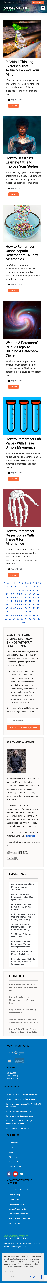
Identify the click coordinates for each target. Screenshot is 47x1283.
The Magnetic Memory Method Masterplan (21, 1099)
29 (6, 594)
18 (34, 586)
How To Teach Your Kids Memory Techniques (21, 953)
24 (22, 590)
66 (10, 608)
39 (10, 597)
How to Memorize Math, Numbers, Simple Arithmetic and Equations (21, 1122)
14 (18, 586)
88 (26, 615)
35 (30, 594)
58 (14, 604)
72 (34, 608)
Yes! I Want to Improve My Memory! (23, 728)
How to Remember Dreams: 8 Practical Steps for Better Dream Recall (23, 987)
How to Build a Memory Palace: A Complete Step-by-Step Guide (22, 897)
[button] (43, 8)
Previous (8, 583)
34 (26, 594)
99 (33, 619)
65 (6, 608)
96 (22, 619)
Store (11, 1152)
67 (14, 608)
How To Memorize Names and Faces (19, 1116)
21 (10, 590)
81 (34, 611)
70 (26, 608)
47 (6, 601)
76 (14, 611)
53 (30, 601)
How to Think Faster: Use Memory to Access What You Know (21, 1000)
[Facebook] (9, 1174)
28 (38, 590)
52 (26, 601)
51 (22, 601)
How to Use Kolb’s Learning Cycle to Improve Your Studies (22, 162)
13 (14, 586)
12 (10, 586)
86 (18, 615)
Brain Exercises (14, 1223)
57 (10, 604)
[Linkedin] (21, 1174)
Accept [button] (32, 1277)
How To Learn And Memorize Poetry (19, 1111)
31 (14, 594)
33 (22, 594)
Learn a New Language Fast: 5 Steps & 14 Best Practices (21, 907)
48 (10, 601)
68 (18, 608)
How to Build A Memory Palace (20, 1190)
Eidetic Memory (14, 1195)
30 (10, 594)
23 (18, 590)
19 (38, 586)
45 (34, 597)
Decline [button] (13, 1277)
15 (22, 586)
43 (26, 597)
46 (38, 597)
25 (26, 590)
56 (6, 604)
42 (22, 597)
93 (10, 619)
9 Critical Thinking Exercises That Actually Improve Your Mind (22, 68)
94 (14, 619)
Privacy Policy (14, 1157)
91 (38, 615)
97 (26, 619)
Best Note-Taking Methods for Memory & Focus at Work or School (23, 961)
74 (6, 611)
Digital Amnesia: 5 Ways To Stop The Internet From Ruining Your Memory (23, 917)
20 (6, 590)
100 (38, 619)
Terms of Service (15, 1167)
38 (6, 597)
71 (30, 608)
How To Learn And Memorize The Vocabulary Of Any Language (23, 1105)
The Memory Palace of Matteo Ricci (21, 935)
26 (30, 590)
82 (38, 611)
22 (14, 590)
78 (22, 611)
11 (6, 586)
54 (34, 601)
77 (18, 611)
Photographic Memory (17, 1204)
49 (14, 601)
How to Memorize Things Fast (20, 1219)
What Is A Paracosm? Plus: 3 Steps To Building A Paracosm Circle (22, 349)
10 (39, 583)
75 (10, 611)
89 (30, 615)
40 (14, 597)
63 (34, 604)
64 (38, 604)
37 (38, 594)
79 (26, 611)
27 (34, 590)
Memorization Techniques (18, 1214)
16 (26, 586)
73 (38, 608)
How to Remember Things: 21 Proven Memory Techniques (23, 887)
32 (18, 594)
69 (22, 608)
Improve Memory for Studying (19, 1209)
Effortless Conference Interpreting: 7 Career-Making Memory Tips (21, 944)
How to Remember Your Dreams (17, 1128)
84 (10, 615)
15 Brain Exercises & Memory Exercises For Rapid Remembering (21, 927)
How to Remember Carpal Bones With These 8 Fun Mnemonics (20, 537)
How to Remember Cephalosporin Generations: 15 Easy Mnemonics (22, 253)
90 (34, 615)
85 (14, 615)
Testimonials (13, 1143)
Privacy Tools (14, 1162)
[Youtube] (15, 1174)
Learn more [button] (8, 1271)
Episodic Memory (15, 1199)
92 (6, 619)
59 (18, 604)
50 (18, 601)
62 (30, 604)
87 (22, 615)
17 (30, 586)
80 (30, 611)
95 (18, 619)
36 (34, 594)
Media (11, 1148)
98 (30, 619)
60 (22, 604)
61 (26, 604)
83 (6, 615)
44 (30, 597)
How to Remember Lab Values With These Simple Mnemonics (23, 443)
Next (22, 622)
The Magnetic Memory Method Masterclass (22, 1094)
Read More (30, 836)
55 (38, 601)
